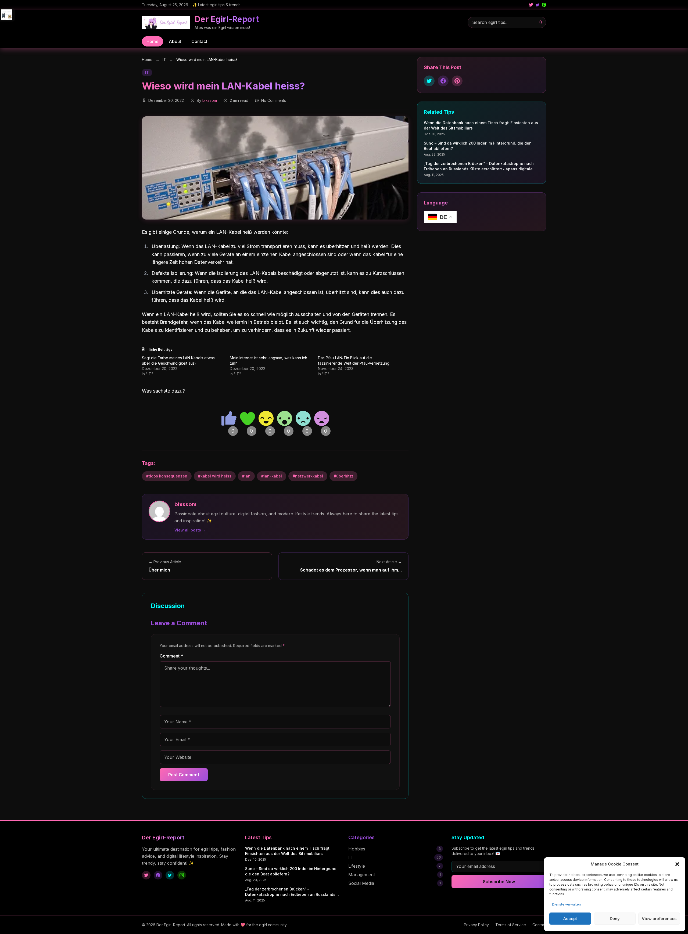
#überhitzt (343, 476)
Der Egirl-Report (227, 19)
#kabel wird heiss (214, 476)
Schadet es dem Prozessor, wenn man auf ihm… (351, 570)
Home (152, 41)
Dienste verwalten (566, 904)
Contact (199, 41)
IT (165, 59)
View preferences (659, 918)
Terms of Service (510, 924)
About (175, 41)
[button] (677, 864)
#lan (246, 476)
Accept (570, 918)
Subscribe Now (499, 881)
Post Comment (183, 774)
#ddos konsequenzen (166, 476)
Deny (615, 918)
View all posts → (190, 530)
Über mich (159, 570)
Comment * (171, 656)
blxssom (209, 100)
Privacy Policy (476, 924)
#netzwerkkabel (308, 476)
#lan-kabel (271, 476)
